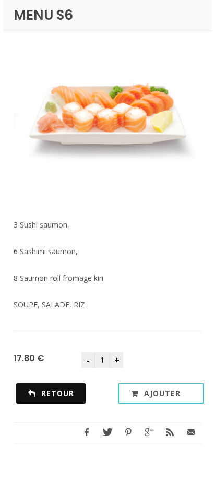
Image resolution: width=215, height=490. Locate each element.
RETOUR (56, 393)
